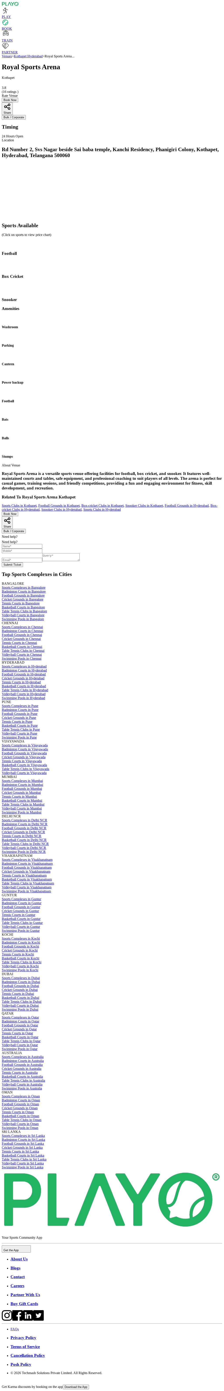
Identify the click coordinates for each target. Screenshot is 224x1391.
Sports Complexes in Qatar (20, 1017)
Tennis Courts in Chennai (19, 643)
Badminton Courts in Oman (21, 1100)
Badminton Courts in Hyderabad (24, 670)
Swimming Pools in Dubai (20, 1009)
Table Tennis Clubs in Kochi (21, 962)
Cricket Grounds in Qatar (19, 1029)
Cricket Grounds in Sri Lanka (22, 1147)
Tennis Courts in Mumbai (19, 796)
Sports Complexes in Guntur (21, 899)
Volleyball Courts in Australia (22, 1084)
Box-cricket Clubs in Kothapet (102, 505)
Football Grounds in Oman (20, 1104)
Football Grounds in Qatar (20, 1025)
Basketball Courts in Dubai (20, 997)
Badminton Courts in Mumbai (22, 785)
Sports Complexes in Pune (20, 706)
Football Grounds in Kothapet (59, 505)
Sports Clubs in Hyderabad (102, 509)
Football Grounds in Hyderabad (187, 505)
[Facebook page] (17, 1319)
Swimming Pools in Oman (20, 1128)
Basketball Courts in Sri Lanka (23, 1155)
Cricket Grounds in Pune (19, 717)
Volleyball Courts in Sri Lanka (23, 1163)
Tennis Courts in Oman (18, 1112)
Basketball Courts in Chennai (22, 647)
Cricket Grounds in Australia (21, 1068)
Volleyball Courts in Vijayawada (24, 773)
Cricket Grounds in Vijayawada (24, 757)
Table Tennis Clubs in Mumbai (23, 804)
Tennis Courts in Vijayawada (22, 761)
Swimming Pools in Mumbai (21, 812)
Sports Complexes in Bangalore (24, 587)
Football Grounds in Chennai (22, 635)
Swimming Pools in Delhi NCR (24, 852)
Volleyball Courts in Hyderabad (24, 694)
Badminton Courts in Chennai (22, 631)
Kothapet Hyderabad (28, 56)
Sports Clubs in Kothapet (19, 505)
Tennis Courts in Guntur (18, 915)
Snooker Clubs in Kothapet (144, 505)
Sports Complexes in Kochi (21, 938)
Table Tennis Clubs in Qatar (21, 1041)
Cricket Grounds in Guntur (20, 911)
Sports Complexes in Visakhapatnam (27, 859)
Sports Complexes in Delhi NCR (24, 820)
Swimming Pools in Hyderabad (23, 698)
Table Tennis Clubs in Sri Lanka (24, 1159)
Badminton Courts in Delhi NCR (24, 824)
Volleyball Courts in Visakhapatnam (26, 887)
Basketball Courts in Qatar (20, 1037)
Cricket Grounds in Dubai (20, 990)
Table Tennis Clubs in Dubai (21, 1001)
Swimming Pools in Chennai (21, 658)
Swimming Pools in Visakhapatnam (26, 891)
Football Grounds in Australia (22, 1065)
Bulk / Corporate (14, 117)
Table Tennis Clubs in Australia (23, 1080)
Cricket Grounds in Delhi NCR (23, 832)
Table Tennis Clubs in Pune (21, 729)
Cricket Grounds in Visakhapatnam (26, 871)
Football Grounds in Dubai (20, 986)
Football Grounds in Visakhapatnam (27, 867)
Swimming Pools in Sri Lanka (22, 1167)
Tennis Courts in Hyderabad (21, 682)
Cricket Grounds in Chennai (21, 639)
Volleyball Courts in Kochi (20, 966)
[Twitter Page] (38, 1319)
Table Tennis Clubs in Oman (21, 1120)
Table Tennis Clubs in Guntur (22, 923)
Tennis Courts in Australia (20, 1072)
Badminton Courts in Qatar (20, 1021)
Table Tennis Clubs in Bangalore (24, 611)
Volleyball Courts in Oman (20, 1124)
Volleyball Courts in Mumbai (22, 808)
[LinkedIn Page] (28, 1319)
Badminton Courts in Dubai (21, 982)
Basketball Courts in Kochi (20, 958)
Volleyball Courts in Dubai (20, 1005)
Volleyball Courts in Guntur (21, 927)
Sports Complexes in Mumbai (22, 781)
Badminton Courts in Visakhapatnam (27, 863)
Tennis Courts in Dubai (18, 994)
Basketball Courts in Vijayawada (24, 765)
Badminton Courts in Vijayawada (25, 749)
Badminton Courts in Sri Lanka (23, 1139)
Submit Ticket (12, 564)
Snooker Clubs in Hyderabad (61, 509)
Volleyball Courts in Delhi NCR (24, 848)
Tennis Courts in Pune (17, 721)
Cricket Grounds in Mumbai (21, 792)
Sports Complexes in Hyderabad (24, 666)
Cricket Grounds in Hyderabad (23, 678)
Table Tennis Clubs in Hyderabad (25, 690)
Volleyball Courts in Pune (19, 733)
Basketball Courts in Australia (22, 1076)
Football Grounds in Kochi (20, 946)
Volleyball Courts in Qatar (20, 1045)
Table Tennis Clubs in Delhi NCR (25, 844)
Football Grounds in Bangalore (23, 595)
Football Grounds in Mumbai (22, 788)
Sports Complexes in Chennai (22, 627)
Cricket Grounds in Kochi (20, 950)
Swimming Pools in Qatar (19, 1049)
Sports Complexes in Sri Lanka (23, 1136)
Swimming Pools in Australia (22, 1088)
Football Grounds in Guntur (21, 907)
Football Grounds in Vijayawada (24, 753)
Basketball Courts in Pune (20, 725)
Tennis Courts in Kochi (18, 954)
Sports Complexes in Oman (21, 1096)
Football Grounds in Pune (19, 714)
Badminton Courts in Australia (23, 1061)
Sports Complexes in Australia (23, 1057)
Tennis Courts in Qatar (17, 1033)
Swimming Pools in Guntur (21, 930)
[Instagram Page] (7, 1319)
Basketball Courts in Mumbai (22, 800)
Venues (7, 56)
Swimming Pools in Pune (19, 737)
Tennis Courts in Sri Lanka (20, 1151)
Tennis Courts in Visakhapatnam (24, 875)
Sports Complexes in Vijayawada (25, 745)
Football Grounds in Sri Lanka (23, 1143)
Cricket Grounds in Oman (20, 1108)
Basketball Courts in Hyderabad (24, 686)
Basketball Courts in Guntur (21, 919)
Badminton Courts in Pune (20, 710)
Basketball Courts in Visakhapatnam (27, 879)
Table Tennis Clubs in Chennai (23, 650)
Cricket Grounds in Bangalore (22, 599)
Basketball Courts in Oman (20, 1116)
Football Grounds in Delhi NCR (24, 828)
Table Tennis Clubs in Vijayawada (25, 769)
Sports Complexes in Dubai (21, 978)
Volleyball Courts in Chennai (22, 654)
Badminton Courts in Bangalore (24, 591)
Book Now (10, 100)
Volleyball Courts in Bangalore (23, 615)
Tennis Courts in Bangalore (21, 603)
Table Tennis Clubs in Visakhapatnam (28, 883)
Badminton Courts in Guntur (21, 903)
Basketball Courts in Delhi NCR (24, 840)
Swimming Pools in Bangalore (23, 619)
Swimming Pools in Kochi (20, 970)
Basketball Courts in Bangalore (23, 607)
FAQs (14, 1329)
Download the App (76, 1387)
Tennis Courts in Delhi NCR (21, 836)
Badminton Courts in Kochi (21, 942)
